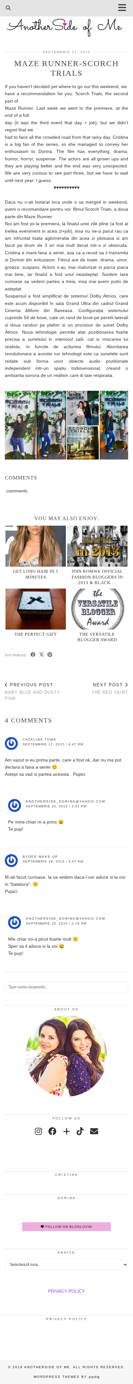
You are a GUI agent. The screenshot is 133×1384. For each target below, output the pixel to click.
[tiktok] (80, 1131)
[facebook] (52, 1131)
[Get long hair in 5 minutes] (35, 546)
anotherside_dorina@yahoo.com (65, 801)
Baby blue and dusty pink (32, 691)
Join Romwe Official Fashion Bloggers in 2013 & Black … (97, 577)
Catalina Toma (39, 739)
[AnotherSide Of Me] (66, 24)
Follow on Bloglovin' (68, 1226)
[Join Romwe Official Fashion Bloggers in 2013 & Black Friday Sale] (97, 546)
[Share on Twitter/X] (41, 655)
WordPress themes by (67, 1377)
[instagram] (38, 1131)
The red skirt (110, 688)
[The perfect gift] (35, 609)
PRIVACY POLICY (66, 1291)
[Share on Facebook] (33, 655)
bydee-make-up (40, 856)
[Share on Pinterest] (50, 655)
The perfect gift (36, 634)
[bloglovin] (66, 1131)
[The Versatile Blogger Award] (97, 609)
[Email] (94, 1131)
